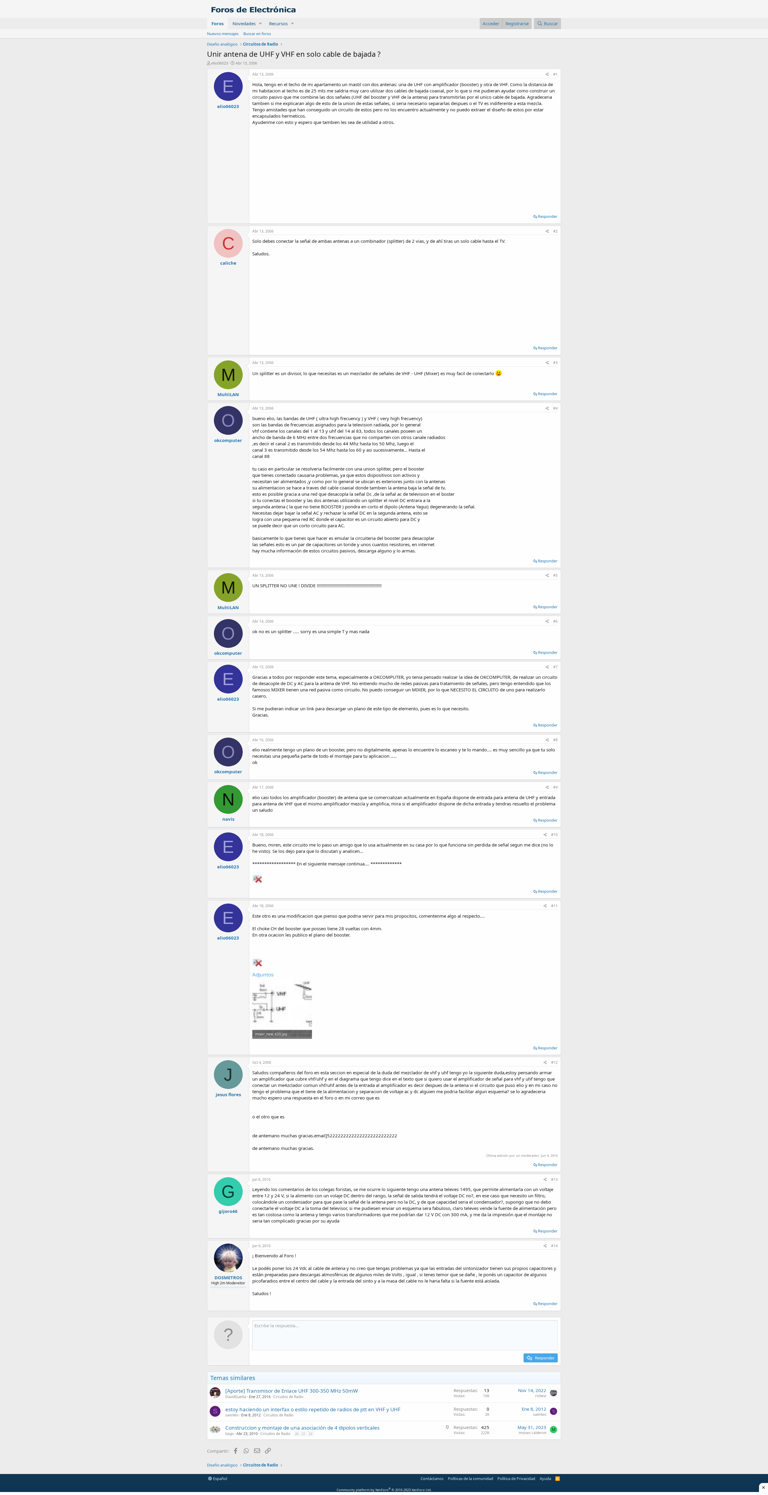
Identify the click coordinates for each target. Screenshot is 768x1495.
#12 (554, 1062)
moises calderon (532, 1432)
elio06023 (219, 63)
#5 (555, 575)
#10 (554, 834)
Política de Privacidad (516, 1478)
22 (310, 1433)
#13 (554, 1179)
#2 (555, 231)
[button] (260, 23)
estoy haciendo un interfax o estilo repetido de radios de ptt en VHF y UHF (312, 1409)
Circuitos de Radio (288, 1396)
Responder (547, 216)
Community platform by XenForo (384, 1489)
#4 (555, 408)
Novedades (244, 23)
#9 (555, 787)
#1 (555, 74)
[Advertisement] (405, 167)
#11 (554, 905)
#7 (555, 666)
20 (296, 1433)
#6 (555, 621)
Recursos (278, 23)
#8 (555, 739)
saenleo (231, 1415)
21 (303, 1433)
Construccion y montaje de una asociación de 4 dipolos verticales (302, 1427)
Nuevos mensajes (222, 33)
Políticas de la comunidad (470, 1478)
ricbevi (540, 1395)
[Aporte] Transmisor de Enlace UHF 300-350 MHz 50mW (291, 1390)
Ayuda (545, 1478)
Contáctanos (432, 1478)
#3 (555, 362)
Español (219, 1478)
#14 (554, 1245)
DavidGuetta (235, 1396)
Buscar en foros (257, 33)
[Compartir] (547, 74)
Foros (218, 23)
